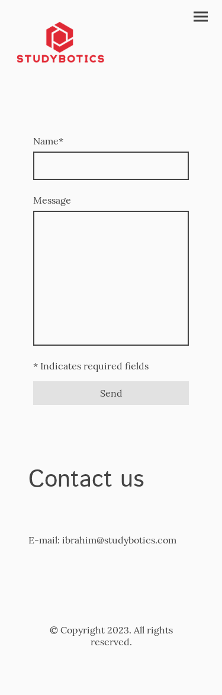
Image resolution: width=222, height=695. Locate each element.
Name (48, 141)
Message (52, 200)
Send (111, 393)
